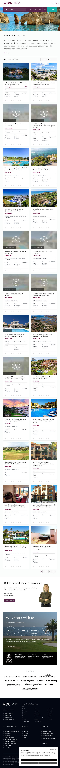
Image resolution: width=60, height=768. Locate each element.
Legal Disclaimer (8, 717)
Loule (25, 715)
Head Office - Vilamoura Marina (12, 731)
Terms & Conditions (9, 713)
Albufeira (26, 708)
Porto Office (7, 735)
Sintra (37, 719)
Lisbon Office (7, 733)
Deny (29, 763)
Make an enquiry (22, 78)
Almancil (51, 708)
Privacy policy (53, 749)
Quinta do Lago (39, 717)
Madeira (38, 715)
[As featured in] (30, 682)
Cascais (38, 710)
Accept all (39, 760)
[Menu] (57, 3)
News (25, 737)
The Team (26, 733)
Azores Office (8, 747)
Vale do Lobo (27, 721)
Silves (25, 719)
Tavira (50, 719)
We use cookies (25, 750)
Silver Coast (51, 717)
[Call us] (52, 3)
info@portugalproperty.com (49, 738)
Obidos (50, 715)
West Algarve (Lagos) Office (11, 739)
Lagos (37, 713)
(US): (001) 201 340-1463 (48, 733)
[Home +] (11, 3)
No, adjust (48, 763)
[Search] (52, 9)
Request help (10, 600)
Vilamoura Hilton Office (10, 741)
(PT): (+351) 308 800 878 (48, 735)
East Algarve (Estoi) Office (10, 743)
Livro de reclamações (9, 719)
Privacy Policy (8, 715)
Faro (25, 713)
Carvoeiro (26, 710)
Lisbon (50, 713)
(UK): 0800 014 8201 (47, 731)
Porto (25, 717)
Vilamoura (38, 721)
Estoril (50, 710)
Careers (25, 735)
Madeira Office (8, 745)
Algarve (38, 708)
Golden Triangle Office (9, 737)
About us (26, 731)
